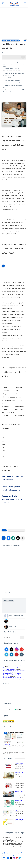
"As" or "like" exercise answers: (12, 78)
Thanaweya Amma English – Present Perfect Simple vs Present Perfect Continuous (12, 675)
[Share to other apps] (22, 538)
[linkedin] (11, 654)
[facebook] (6, 649)
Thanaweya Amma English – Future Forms (13, 665)
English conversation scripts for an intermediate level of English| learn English (20, 776)
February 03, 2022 (19, 791)
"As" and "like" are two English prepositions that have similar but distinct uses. (13, 64)
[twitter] (11, 649)
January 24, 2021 (19, 772)
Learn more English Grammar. (12, 80)
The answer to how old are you (19, 822)
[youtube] (22, 649)
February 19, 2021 (19, 763)
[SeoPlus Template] (4, 852)
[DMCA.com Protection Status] (8, 722)
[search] (25, 3)
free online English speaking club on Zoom (19, 804)
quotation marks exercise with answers (14, 82)
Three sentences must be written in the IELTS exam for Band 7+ (19, 786)
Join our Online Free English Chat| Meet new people (20, 795)
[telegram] (6, 654)
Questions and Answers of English (11, 40)
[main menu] (3, 3)
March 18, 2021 (18, 800)
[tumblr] (22, 654)
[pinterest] (17, 654)
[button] (8, 538)
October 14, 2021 (19, 819)
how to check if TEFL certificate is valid (13, 747)
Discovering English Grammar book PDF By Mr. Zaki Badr (13, 499)
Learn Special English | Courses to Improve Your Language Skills (14, 854)
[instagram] (17, 649)
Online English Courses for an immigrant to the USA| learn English (20, 767)
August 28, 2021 (7, 744)
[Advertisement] (14, 24)
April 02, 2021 (18, 782)
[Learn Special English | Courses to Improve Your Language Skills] (14, 3)
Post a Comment (8, 600)
